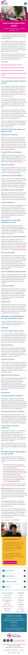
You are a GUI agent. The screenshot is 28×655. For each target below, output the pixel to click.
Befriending (7, 604)
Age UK (22, 186)
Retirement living (7, 597)
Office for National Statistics (8, 149)
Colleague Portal (20, 640)
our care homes (19, 464)
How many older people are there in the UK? (11, 64)
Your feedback (20, 609)
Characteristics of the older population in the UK (12, 70)
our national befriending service (12, 481)
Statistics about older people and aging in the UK (12, 67)
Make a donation (21, 611)
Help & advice (7, 608)
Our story (3, 456)
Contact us (20, 606)
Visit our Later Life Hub (10, 562)
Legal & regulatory (7, 650)
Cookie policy (21, 650)
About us (21, 602)
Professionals (21, 600)
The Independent (18, 408)
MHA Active (7, 610)
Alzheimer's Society (15, 172)
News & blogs (21, 604)
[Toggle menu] (25, 3)
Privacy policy (15, 650)
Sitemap (18, 652)
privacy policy (19, 629)
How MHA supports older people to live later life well (13, 77)
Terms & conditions (12, 652)
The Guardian (21, 422)
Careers (21, 595)
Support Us (20, 597)
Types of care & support (7, 606)
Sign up (14, 625)
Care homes (7, 595)
